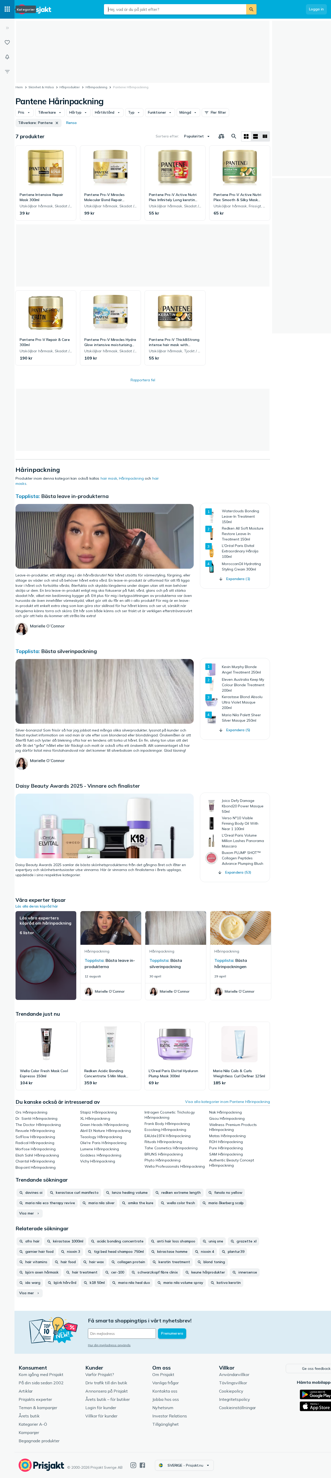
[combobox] (175, 9)
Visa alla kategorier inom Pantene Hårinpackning (227, 1101)
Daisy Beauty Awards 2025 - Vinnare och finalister (78, 785)
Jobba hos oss (165, 1399)
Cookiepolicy (231, 1391)
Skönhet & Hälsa (41, 87)
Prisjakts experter (35, 1399)
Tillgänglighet (165, 1424)
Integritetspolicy (234, 1399)
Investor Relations (169, 1415)
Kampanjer (29, 1432)
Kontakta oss (164, 1391)
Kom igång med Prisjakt (41, 1374)
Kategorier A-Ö (33, 1424)
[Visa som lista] (255, 136)
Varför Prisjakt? (99, 1374)
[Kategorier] (7, 9)
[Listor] (7, 42)
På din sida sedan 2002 (41, 1382)
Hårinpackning (96, 87)
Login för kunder (100, 1407)
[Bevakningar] (7, 57)
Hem (19, 87)
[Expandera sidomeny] (7, 28)
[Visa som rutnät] (246, 136)
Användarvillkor (234, 1374)
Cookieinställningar (237, 1407)
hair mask (109, 478)
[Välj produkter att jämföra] (221, 136)
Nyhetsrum (162, 1407)
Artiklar (26, 1391)
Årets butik (29, 1415)
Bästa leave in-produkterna (75, 496)
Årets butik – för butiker (107, 1399)
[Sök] (251, 9)
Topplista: (28, 496)
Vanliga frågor (165, 1382)
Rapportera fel (143, 380)
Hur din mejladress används (109, 1345)
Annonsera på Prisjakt (106, 1391)
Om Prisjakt (163, 1374)
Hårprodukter (69, 87)
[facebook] (142, 1465)
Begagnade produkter (39, 1440)
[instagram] (133, 1465)
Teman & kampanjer (38, 1407)
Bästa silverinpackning (69, 651)
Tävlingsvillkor (233, 1382)
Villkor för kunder (101, 1415)
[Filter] (7, 71)
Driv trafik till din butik (106, 1382)
